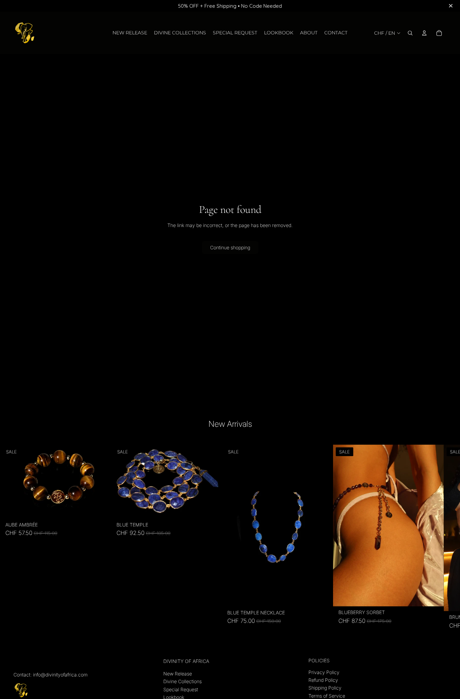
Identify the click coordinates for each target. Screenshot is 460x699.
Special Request (180, 689)
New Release (177, 673)
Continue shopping (230, 247)
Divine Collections (182, 681)
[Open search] (410, 33)
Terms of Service (326, 696)
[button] (451, 6)
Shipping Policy (324, 688)
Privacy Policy (323, 672)
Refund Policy (323, 680)
